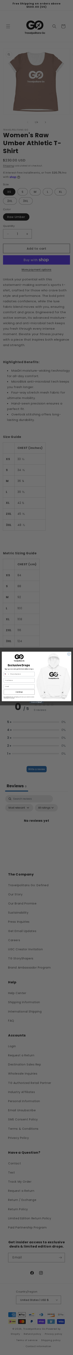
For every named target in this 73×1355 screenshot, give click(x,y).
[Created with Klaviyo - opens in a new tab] (36, 702)
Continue (19, 692)
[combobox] (6, 674)
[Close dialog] (68, 653)
